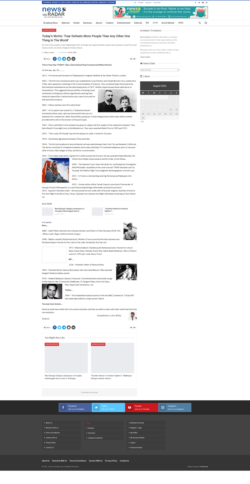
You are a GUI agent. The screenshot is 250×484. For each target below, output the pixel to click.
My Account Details (137, 438)
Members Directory (137, 423)
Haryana (148, 3)
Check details (145, 57)
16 (177, 105)
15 (171, 105)
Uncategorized (49, 30)
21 (165, 110)
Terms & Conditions (53, 433)
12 (154, 105)
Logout (132, 443)
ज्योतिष (180, 23)
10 (143, 105)
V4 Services (203, 467)
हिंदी (147, 23)
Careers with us (51, 438)
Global (76, 23)
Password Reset (136, 448)
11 (149, 105)
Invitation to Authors (95, 438)
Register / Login (136, 428)
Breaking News (50, 23)
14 (165, 105)
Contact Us (50, 448)
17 (143, 110)
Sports (99, 23)
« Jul (141, 121)
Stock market (168, 23)
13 (160, 105)
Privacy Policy (51, 443)
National (66, 23)
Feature (109, 23)
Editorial (138, 23)
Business (87, 23)
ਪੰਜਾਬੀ (155, 23)
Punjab (140, 3)
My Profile (133, 433)
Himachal (156, 3)
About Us (49, 423)
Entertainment (123, 23)
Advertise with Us (52, 428)
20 (160, 110)
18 (149, 110)
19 (154, 110)
